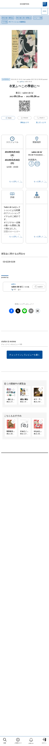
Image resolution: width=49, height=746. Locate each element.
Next (47, 396)
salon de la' (26, 81)
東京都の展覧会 (8, 18)
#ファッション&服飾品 (17, 22)
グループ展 (38, 18)
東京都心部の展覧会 (23, 18)
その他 (4, 22)
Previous (2, 396)
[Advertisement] (24, 487)
